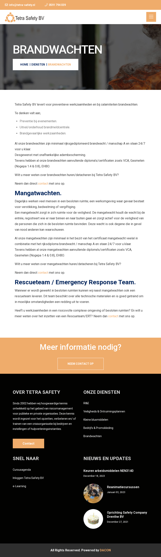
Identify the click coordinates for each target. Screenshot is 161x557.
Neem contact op (81, 363)
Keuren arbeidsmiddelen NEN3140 (108, 471)
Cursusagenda (22, 469)
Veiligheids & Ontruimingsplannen (104, 411)
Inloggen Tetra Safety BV (28, 478)
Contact (28, 443)
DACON (105, 550)
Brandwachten (92, 436)
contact (43, 183)
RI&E (86, 403)
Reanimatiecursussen (123, 487)
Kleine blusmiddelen (95, 419)
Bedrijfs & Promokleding (98, 427)
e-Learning (19, 486)
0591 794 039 (57, 4)
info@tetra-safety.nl (22, 4)
